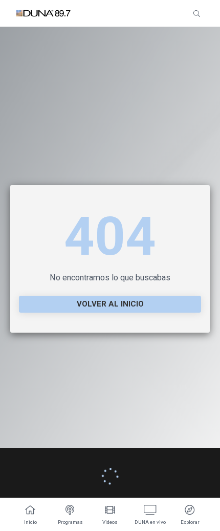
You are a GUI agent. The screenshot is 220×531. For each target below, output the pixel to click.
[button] (197, 13)
